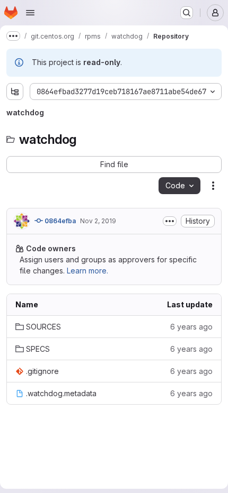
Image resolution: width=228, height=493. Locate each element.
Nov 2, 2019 (98, 221)
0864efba (59, 221)
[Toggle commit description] (170, 221)
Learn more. (87, 270)
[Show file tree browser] (14, 91)
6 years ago (191, 326)
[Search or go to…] (186, 12)
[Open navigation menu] (30, 12)
